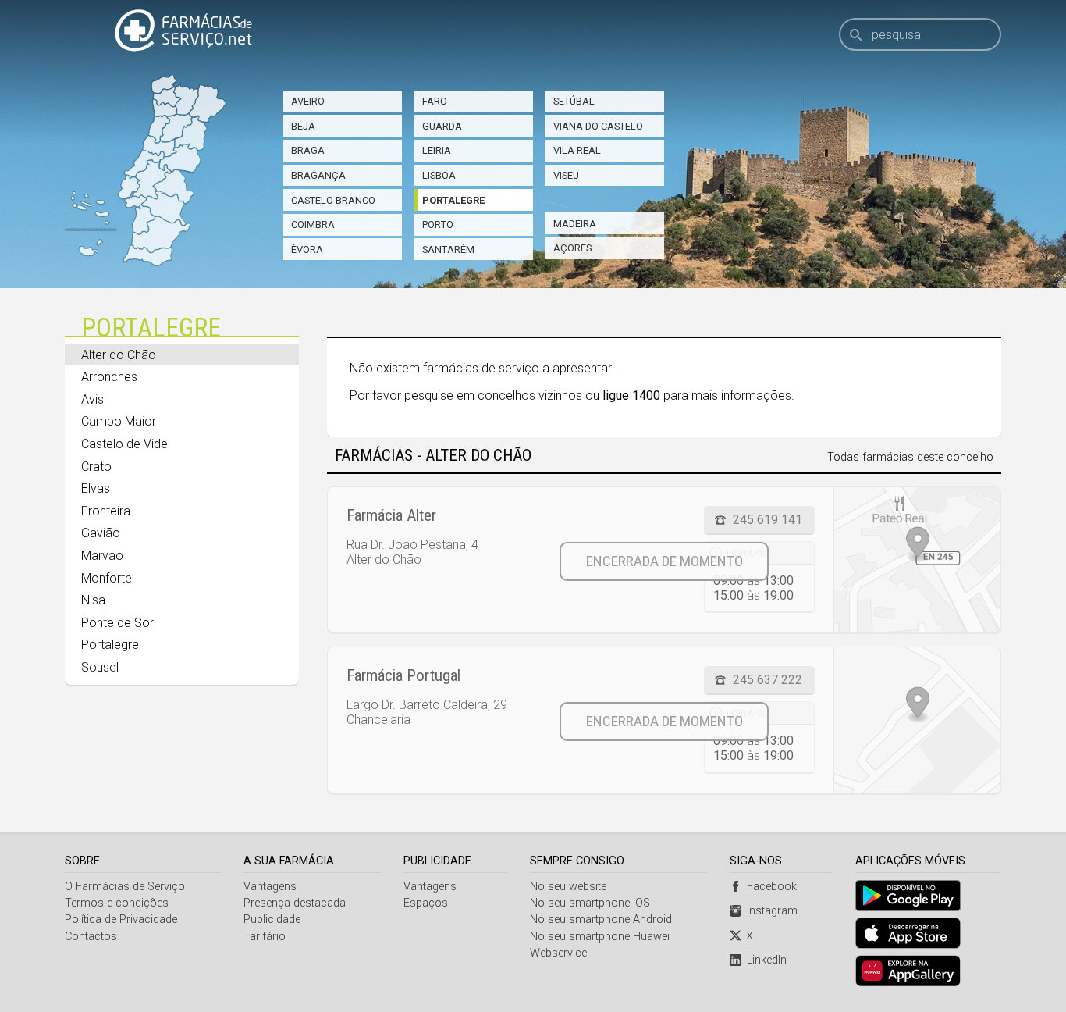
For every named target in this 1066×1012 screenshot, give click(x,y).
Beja (303, 126)
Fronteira (105, 511)
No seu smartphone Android (601, 919)
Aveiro (308, 101)
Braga (308, 150)
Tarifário (264, 936)
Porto (437, 224)
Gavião (100, 533)
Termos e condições (117, 903)
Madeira (574, 224)
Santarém (448, 249)
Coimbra (313, 224)
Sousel (100, 667)
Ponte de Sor (117, 622)
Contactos (91, 936)
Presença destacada (294, 903)
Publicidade (271, 919)
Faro (434, 101)
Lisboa (439, 175)
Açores (572, 248)
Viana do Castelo (598, 126)
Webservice (558, 953)
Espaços (425, 903)
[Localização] (916, 559)
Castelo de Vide (124, 444)
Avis (92, 399)
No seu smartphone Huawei (600, 936)
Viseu (566, 175)
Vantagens (270, 886)
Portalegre (453, 200)
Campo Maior (118, 421)
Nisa (93, 600)
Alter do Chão (118, 354)
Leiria (436, 150)
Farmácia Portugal (403, 675)
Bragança (318, 175)
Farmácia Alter (391, 515)
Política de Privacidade (121, 919)
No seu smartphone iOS (590, 903)
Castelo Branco (333, 200)
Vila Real (577, 150)
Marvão (102, 555)
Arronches (109, 376)
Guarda (442, 126)
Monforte (106, 578)
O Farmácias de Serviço (125, 886)
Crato (96, 466)
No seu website (568, 886)
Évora (307, 249)
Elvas (95, 488)
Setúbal (574, 101)
